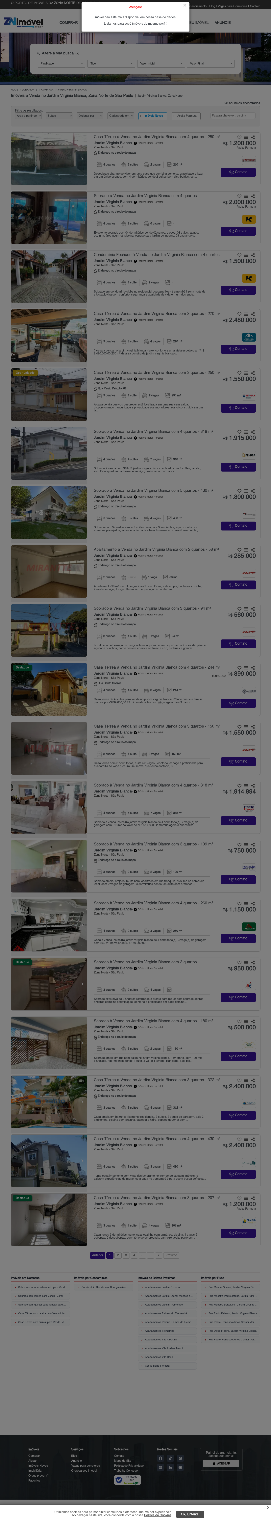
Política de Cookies (157, 1515)
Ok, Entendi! (190, 1514)
